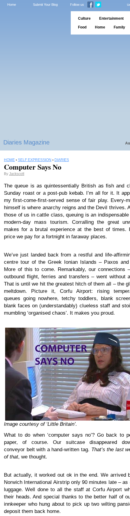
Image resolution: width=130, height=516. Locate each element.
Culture (84, 18)
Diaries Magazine (26, 142)
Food (82, 27)
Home (11, 4)
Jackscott (16, 174)
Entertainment (111, 18)
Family (119, 27)
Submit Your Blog (45, 4)
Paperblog (33, 22)
